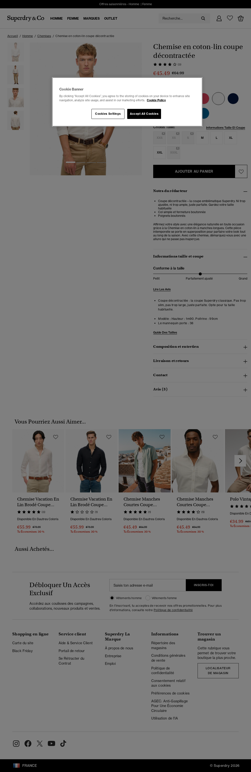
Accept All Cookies (144, 114)
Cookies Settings (108, 114)
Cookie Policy (156, 100)
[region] (127, 102)
